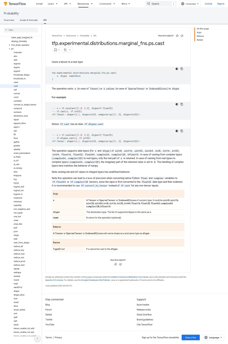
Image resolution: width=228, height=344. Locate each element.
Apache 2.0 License (54, 280)
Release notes (144, 309)
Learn (51, 3)
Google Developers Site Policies (95, 280)
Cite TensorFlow (144, 324)
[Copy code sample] (181, 68)
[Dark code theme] (176, 68)
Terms (48, 337)
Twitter (49, 319)
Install (39, 3)
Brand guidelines (145, 319)
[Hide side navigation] (37, 338)
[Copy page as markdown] (65, 50)
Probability (11, 13)
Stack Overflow (144, 314)
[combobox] (161, 4)
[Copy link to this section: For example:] (70, 97)
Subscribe (190, 337)
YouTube (49, 324)
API (65, 3)
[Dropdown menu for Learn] (57, 3)
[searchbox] (21, 30)
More (124, 3)
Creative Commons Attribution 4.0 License (129, 277)
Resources (83, 3)
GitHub (208, 3)
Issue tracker (143, 304)
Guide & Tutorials (29, 20)
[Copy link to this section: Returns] (64, 227)
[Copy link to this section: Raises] (63, 243)
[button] (20, 45)
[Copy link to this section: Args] (61, 194)
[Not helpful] (182, 35)
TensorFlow (57, 35)
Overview (9, 20)
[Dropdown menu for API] (71, 3)
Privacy (58, 337)
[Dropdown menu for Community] (115, 3)
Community (105, 3)
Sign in (220, 3)
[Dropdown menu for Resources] (92, 3)
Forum (48, 309)
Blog (47, 304)
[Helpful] (177, 35)
